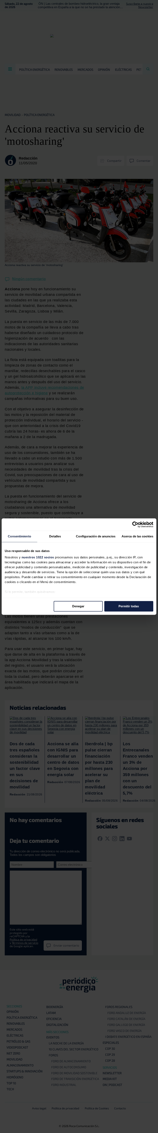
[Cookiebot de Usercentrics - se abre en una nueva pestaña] (135, 524)
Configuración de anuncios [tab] (95, 536)
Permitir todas (128, 606)
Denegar (78, 606)
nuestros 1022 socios (38, 557)
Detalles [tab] (55, 536)
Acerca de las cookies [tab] (137, 536)
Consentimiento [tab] (19, 536)
